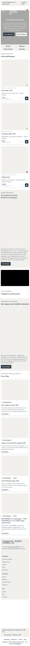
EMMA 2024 (6, 177)
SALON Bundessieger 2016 (10, 481)
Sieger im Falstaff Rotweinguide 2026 (14, 443)
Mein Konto (5, 570)
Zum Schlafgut (6, 366)
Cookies (20, 639)
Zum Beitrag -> (5, 414)
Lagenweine (22, 49)
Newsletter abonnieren (14, 546)
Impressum (6, 639)
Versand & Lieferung (7, 559)
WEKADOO (18, 643)
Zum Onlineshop (8, 34)
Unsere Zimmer (21, 34)
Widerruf (4, 564)
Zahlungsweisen (6, 562)
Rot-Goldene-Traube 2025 (10, 405)
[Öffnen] (3, 11)
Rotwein (4, 576)
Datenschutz (14, 639)
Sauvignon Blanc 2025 (9, 134)
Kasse (3, 567)
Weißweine (22, 46)
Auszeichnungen (7, 402)
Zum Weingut (6, 263)
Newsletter (4, 597)
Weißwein (4, 579)
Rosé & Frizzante (8, 49)
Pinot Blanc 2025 (7, 90)
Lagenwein (4, 584)
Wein (15, 478)
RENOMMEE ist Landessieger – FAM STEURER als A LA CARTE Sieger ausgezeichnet (14, 521)
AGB (25, 639)
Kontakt (4, 591)
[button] (26, 98)
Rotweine (8, 46)
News (3, 594)
